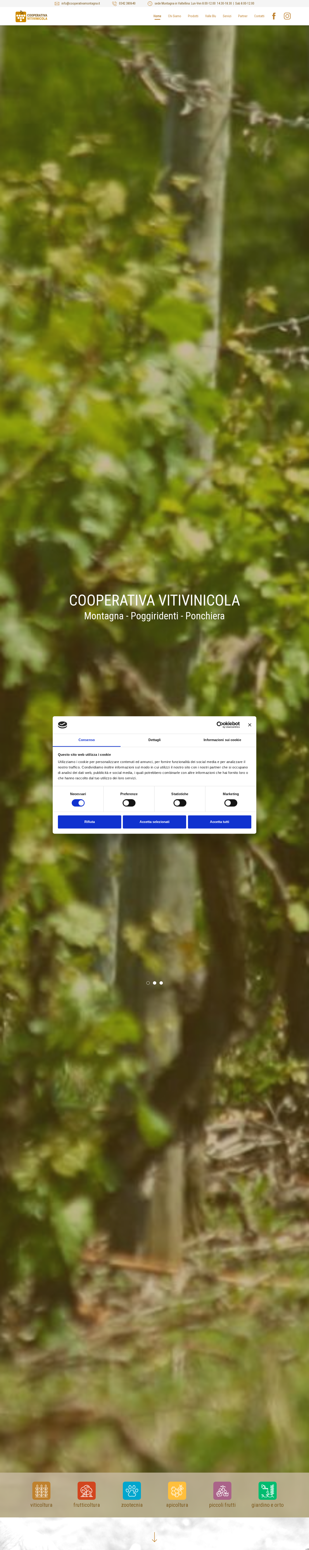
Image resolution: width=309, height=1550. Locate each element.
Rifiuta (89, 822)
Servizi (227, 16)
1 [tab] (148, 983)
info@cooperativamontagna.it (81, 3)
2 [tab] (154, 983)
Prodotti (193, 16)
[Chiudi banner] (249, 725)
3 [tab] (161, 983)
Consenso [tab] (86, 740)
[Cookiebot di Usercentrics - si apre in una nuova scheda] (220, 725)
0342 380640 (127, 3)
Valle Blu (210, 16)
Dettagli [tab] (154, 740)
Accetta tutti (219, 822)
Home (157, 16)
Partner (242, 16)
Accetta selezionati (154, 822)
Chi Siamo (174, 16)
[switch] (129, 803)
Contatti (259, 16)
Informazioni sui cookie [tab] (222, 740)
